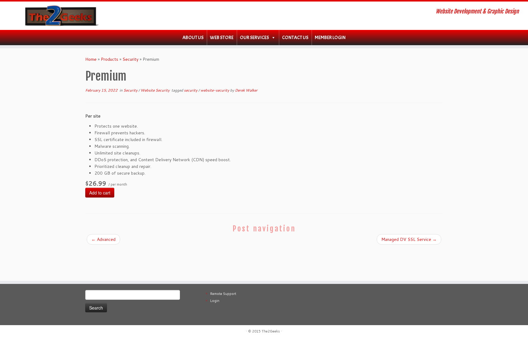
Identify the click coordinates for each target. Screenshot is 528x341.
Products (109, 59)
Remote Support (223, 293)
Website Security (155, 90)
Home (91, 59)
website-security (215, 90)
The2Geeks (271, 331)
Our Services (254, 37)
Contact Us (295, 37)
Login (214, 300)
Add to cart (99, 193)
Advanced (103, 239)
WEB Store (221, 37)
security (191, 90)
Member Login (330, 37)
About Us (193, 37)
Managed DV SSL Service (409, 239)
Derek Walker (246, 90)
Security (130, 59)
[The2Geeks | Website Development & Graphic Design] (61, 16)
